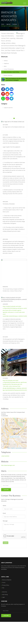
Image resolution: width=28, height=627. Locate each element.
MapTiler (13, 448)
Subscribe (6, 489)
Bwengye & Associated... (15, 436)
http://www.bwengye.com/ (8, 465)
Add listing (5, 594)
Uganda (8, 24)
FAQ (3, 587)
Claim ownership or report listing (11, 72)
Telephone (6, 63)
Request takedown (8, 75)
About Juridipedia (6, 580)
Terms (3, 582)
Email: (4, 513)
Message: (5, 521)
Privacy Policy (5, 585)
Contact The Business (9, 69)
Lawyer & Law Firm (8, 107)
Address (6, 60)
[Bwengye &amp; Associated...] (14, 434)
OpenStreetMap (19, 448)
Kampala (14, 24)
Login (3, 597)
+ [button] (3, 420)
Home (2, 24)
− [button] (3, 422)
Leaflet (8, 448)
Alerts (5, 66)
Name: (4, 505)
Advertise (4, 592)
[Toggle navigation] (24, 3)
